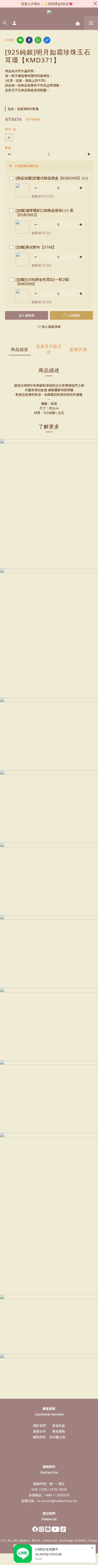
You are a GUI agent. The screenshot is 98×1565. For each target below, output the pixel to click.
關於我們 (39, 1425)
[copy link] (47, 40)
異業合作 (39, 1431)
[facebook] (29, 40)
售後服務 (58, 1431)
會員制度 (58, 1425)
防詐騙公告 (57, 1437)
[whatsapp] (38, 40)
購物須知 (39, 1437)
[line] (20, 40)
